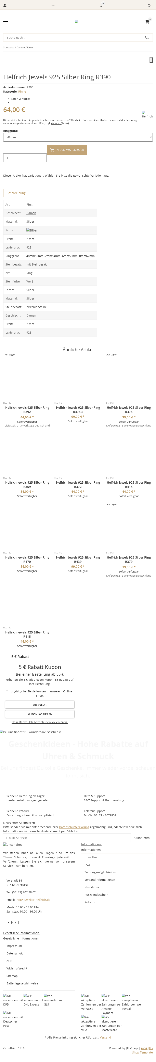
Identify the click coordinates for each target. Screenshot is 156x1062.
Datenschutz (15, 953)
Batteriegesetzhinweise (22, 983)
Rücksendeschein (96, 895)
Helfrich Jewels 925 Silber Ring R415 (27, 634)
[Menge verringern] (6, 149)
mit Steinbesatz (37, 264)
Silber (30, 221)
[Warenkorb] (147, 21)
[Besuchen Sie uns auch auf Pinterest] (17, 922)
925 (28, 247)
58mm (73, 256)
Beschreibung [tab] (16, 193)
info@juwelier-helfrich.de (33, 900)
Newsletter (91, 887)
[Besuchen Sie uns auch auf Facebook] (13, 922)
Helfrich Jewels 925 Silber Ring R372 (78, 484)
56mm (65, 256)
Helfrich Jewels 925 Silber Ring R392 (27, 409)
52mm (47, 256)
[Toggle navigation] (5, 21)
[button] (53, 5)
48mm (30, 256)
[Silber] (32, 230)
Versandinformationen (99, 880)
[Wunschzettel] (149, 5)
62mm (90, 256)
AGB (9, 961)
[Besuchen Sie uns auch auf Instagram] (20, 922)
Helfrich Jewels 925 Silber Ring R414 (129, 484)
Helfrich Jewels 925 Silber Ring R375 (129, 409)
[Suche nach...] (149, 37)
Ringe (22, 91)
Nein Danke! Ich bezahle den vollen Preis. (40, 722)
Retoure (89, 902)
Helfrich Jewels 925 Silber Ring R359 (27, 484)
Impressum (14, 946)
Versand (56, 123)
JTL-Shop (132, 1048)
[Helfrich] (147, 114)
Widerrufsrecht (16, 968)
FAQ (87, 865)
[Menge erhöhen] (6, 166)
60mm (82, 256)
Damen (31, 213)
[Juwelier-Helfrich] (76, 21)
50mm (39, 256)
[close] (151, 60)
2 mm (30, 239)
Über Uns (90, 857)
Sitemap (12, 976)
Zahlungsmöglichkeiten (100, 872)
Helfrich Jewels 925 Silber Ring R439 (78, 559)
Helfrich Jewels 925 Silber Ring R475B (78, 409)
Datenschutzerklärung (74, 827)
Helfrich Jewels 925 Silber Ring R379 (129, 559)
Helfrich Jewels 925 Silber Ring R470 (27, 559)
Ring (29, 204)
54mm (56, 256)
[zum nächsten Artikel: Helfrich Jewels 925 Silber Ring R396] (152, 47)
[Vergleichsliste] (101, 5)
